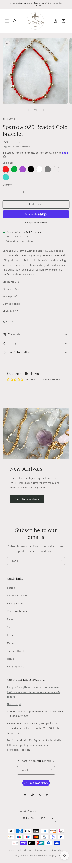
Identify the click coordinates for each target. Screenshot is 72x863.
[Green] (14, 169)
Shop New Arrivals (27, 499)
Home (10, 659)
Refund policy (56, 850)
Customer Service (17, 611)
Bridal (10, 635)
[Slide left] (28, 110)
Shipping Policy (15, 666)
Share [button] (9, 321)
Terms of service (37, 855)
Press (10, 619)
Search (11, 588)
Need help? (14, 704)
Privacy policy (19, 855)
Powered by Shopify (36, 850)
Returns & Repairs (17, 595)
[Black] (31, 169)
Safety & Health (16, 651)
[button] (7, 21)
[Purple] (22, 169)
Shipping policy (55, 855)
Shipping (6, 147)
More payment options (36, 223)
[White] (39, 169)
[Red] (6, 169)
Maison (11, 643)
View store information (19, 241)
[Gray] (48, 169)
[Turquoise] (6, 177)
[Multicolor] (56, 169)
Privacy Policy (15, 603)
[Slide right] (44, 110)
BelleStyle (22, 850)
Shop (10, 627)
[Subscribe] (61, 561)
